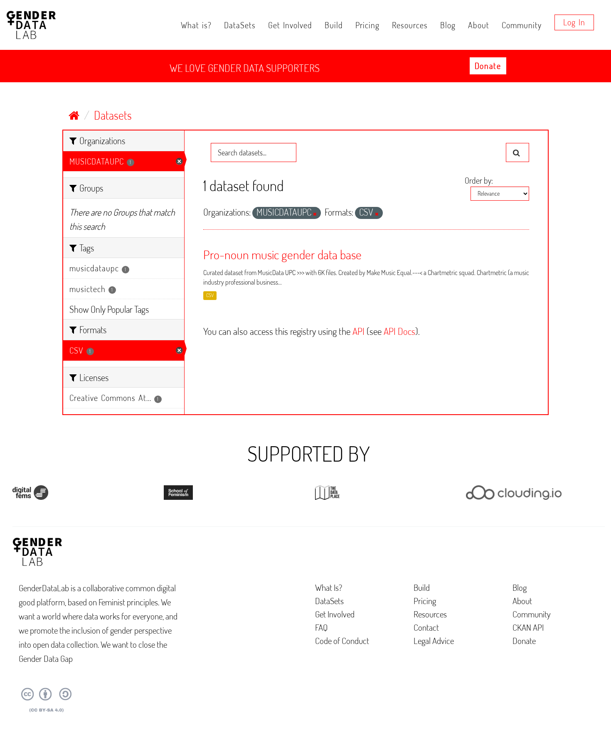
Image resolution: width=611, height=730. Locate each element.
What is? (196, 25)
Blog (448, 25)
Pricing (367, 25)
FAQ (321, 627)
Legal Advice (434, 640)
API (358, 331)
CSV (210, 295)
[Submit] (517, 152)
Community (522, 25)
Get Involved (290, 25)
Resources (410, 25)
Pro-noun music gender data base (282, 254)
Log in (574, 22)
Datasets (113, 115)
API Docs (399, 331)
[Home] (74, 115)
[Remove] (315, 214)
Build (334, 25)
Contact (426, 627)
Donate (488, 65)
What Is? (328, 587)
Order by (478, 180)
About (478, 25)
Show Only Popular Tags (109, 309)
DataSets (240, 25)
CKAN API (528, 627)
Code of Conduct (342, 640)
